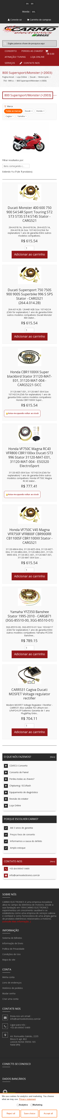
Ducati (33, 77)
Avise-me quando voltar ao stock (23, 413)
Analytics (23, 1105)
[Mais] (52, 757)
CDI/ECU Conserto (18, 765)
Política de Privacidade (13, 948)
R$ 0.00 (50, 53)
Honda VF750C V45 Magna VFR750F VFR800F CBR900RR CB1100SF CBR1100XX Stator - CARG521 (29, 536)
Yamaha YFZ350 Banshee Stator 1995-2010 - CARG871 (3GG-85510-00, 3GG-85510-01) (29, 616)
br (32, 3)
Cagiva (10, 116)
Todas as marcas (13, 111)
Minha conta (8, 977)
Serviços (10, 62)
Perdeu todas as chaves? (21, 778)
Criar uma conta (10, 998)
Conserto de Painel (18, 772)
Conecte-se (16, 19)
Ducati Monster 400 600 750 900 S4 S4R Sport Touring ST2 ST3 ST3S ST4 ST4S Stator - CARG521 (29, 214)
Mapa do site (8, 959)
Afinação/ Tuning (15, 56)
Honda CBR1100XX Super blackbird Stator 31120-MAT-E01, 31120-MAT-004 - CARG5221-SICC (29, 378)
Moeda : (26, 11)
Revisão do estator (18, 798)
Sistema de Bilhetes (12, 937)
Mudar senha (8, 993)
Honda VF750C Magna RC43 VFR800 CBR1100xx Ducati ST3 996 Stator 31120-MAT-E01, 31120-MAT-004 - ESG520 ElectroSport (29, 457)
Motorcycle (43, 77)
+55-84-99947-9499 (19, 868)
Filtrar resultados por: (13, 160)
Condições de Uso (11, 954)
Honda (40, 111)
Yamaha (22, 116)
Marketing (37, 1105)
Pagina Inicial (8, 77)
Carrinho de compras (40, 19)
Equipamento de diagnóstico (23, 792)
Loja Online (37, 56)
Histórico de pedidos (12, 988)
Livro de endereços (12, 982)
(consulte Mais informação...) (16, 921)
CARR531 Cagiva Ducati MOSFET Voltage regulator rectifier (29, 693)
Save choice (29, 1113)
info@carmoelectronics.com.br (24, 875)
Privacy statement (27, 1099)
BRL (33, 12)
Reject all (11, 1113)
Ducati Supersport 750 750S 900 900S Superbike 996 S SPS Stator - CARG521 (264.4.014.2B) (29, 296)
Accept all (48, 1113)
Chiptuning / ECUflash (20, 785)
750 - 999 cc (8, 80)
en (27, 3)
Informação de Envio (12, 943)
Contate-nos (32, 62)
